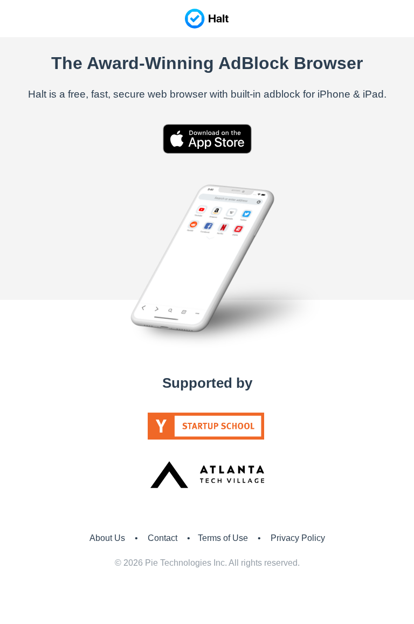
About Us (107, 538)
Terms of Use (223, 538)
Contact (162, 538)
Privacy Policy (298, 538)
